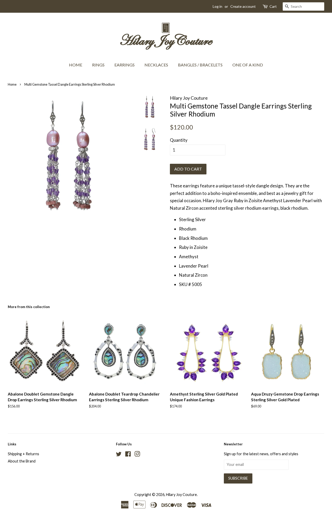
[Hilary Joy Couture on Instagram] (137, 455)
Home (75, 64)
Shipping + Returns (23, 454)
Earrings (124, 64)
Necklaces (156, 64)
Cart (273, 6)
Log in (217, 6)
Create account (243, 6)
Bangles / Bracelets (200, 64)
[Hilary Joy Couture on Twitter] (119, 455)
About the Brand (22, 461)
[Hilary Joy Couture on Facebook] (128, 455)
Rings (98, 64)
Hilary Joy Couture (181, 494)
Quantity (179, 140)
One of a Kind (247, 64)
